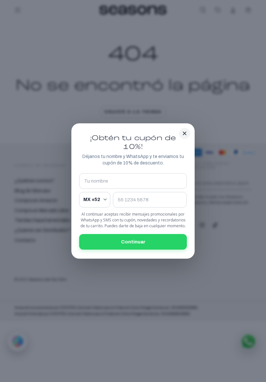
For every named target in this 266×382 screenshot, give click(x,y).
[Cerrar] (184, 133)
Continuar (133, 241)
